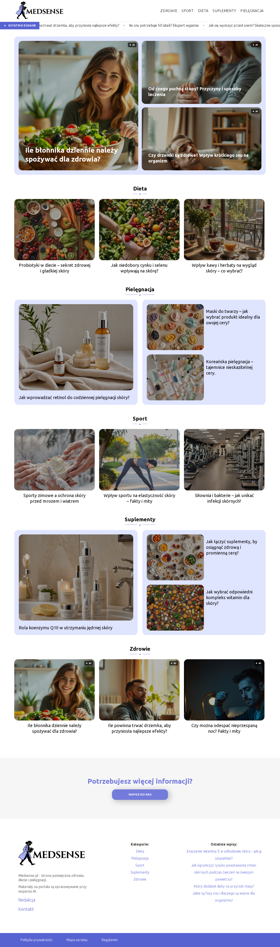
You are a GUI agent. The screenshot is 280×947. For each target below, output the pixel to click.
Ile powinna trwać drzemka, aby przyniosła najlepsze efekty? (139, 728)
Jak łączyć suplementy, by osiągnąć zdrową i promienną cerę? (231, 547)
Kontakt (26, 909)
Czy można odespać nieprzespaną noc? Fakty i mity (224, 728)
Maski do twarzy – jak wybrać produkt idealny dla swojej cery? (233, 317)
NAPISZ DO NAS (140, 794)
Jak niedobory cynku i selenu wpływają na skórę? (139, 268)
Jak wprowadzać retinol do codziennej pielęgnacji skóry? (74, 397)
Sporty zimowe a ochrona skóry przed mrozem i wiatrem (54, 498)
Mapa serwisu (77, 940)
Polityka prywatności (36, 940)
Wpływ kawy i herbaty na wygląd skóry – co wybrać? (224, 268)
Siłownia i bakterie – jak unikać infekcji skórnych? (224, 498)
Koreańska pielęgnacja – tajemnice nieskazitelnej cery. (229, 367)
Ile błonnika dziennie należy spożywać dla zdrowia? (71, 154)
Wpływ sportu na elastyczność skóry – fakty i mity (139, 498)
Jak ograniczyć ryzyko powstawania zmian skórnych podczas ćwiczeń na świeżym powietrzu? (223, 872)
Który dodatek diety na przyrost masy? (224, 886)
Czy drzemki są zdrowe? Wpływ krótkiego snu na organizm (198, 158)
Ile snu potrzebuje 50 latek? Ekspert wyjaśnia (105, 25)
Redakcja (26, 899)
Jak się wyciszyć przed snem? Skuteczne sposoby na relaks (195, 25)
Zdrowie (168, 11)
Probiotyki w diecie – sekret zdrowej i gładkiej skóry (54, 268)
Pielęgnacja (252, 11)
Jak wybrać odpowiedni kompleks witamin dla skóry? (229, 597)
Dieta (203, 11)
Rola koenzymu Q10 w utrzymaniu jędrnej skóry (65, 627)
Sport (188, 11)
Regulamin (110, 940)
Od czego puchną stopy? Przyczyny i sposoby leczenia (194, 91)
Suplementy (224, 11)
